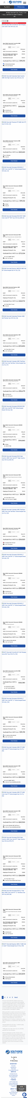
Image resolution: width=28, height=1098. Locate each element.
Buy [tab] (9, 47)
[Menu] (24, 3)
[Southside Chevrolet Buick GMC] (15, 2)
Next (16, 1047)
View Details (14, 69)
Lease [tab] (18, 47)
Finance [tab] (13, 47)
